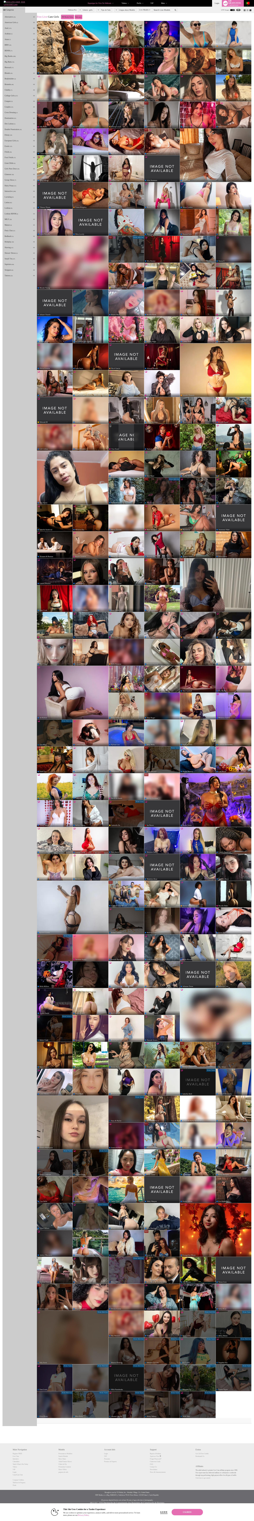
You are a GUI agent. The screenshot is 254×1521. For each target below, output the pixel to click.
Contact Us (153, 1467)
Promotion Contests (64, 1467)
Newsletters (153, 1469)
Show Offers (62, 1469)
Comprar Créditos (18, 1480)
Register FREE (17, 1454)
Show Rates (62, 1459)
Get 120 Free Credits (202, 1454)
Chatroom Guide (155, 1461)
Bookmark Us (200, 1456)
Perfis (139, 3)
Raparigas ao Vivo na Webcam (99, 3)
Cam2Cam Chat (18, 1475)
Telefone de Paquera (19, 1483)
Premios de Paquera (110, 1461)
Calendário (16, 1461)
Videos (124, 3)
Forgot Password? (155, 1459)
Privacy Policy (83, 1515)
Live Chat (16, 1456)
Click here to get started (203, 1478)
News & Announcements (158, 1472)
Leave (163, 1512)
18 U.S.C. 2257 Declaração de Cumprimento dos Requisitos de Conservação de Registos (127, 1503)
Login (217, 3)
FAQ (151, 1464)
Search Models (63, 1456)
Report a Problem (155, 1454)
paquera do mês (63, 1472)
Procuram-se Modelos (65, 1454)
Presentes (107, 1459)
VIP (151, 3)
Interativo (16, 1459)
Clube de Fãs (62, 1464)
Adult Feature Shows (65, 1461)
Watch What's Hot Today (20, 1464)
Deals (14, 1485)
